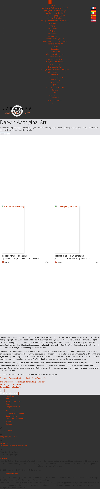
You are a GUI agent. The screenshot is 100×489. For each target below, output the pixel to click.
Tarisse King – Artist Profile (10, 387)
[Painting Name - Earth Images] (67, 229)
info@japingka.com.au (8, 437)
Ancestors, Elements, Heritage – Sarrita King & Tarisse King (23, 378)
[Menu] (50, 2)
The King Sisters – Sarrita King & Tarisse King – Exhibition (22, 382)
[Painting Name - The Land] (13, 229)
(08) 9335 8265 (6, 430)
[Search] (52, 103)
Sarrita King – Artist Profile (10, 384)
